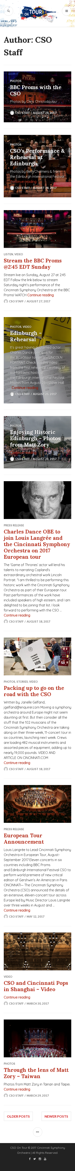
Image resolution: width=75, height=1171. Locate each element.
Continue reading (23, 106)
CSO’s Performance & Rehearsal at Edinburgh (37, 157)
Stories (22, 681)
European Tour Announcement (24, 838)
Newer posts (56, 1116)
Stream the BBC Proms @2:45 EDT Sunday (33, 263)
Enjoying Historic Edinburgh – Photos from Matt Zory (35, 438)
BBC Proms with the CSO (35, 90)
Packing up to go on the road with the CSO (34, 691)
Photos (15, 81)
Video (18, 254)
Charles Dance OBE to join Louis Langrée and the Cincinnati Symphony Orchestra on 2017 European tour (37, 544)
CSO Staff (22, 113)
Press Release (14, 525)
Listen (8, 254)
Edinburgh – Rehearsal (26, 336)
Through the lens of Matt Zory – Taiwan (36, 1073)
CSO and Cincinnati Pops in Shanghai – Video (36, 986)
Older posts (18, 1116)
